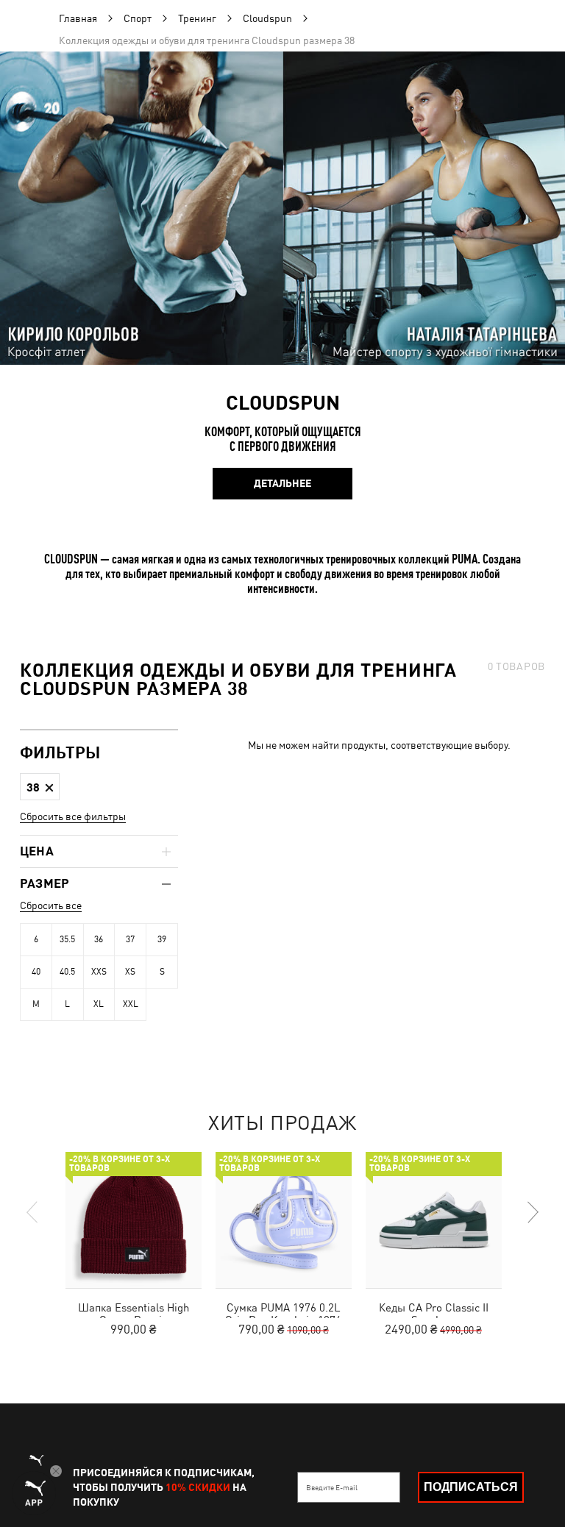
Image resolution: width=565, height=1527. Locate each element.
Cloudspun (267, 18)
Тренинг (197, 18)
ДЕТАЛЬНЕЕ (282, 483)
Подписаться (471, 1487)
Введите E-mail (332, 1487)
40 (36, 972)
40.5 (67, 972)
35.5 (67, 939)
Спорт (138, 18)
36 (98, 939)
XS (130, 972)
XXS (99, 972)
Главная (78, 18)
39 (161, 939)
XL (98, 1004)
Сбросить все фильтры (73, 816)
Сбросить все (51, 905)
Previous (33, 1212)
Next (532, 1212)
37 (130, 939)
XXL (130, 1004)
